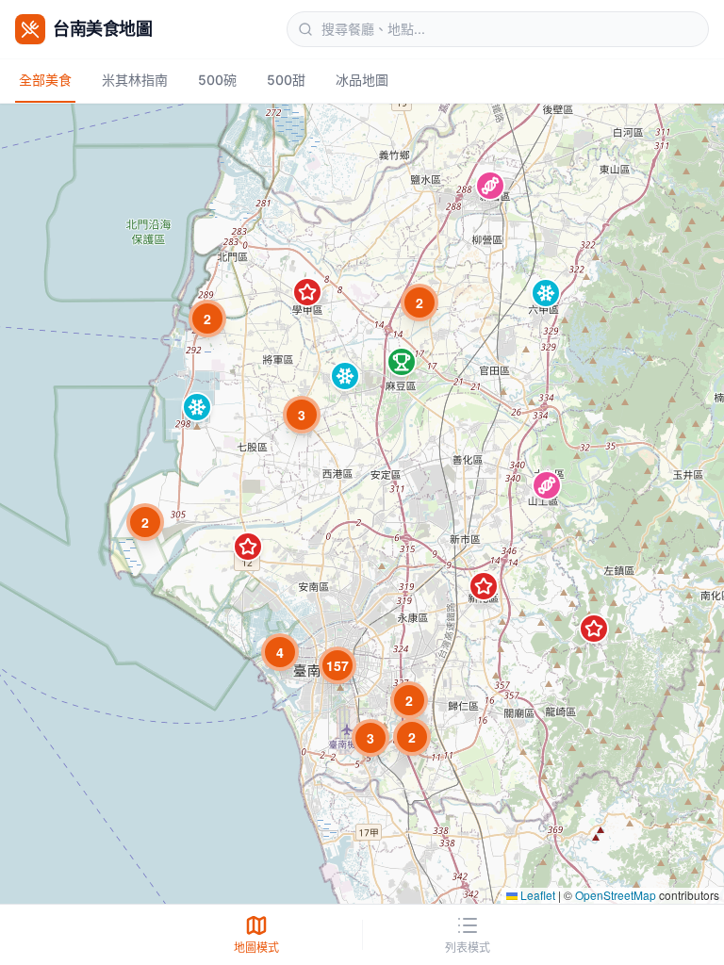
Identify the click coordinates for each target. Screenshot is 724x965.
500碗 (217, 80)
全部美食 (45, 80)
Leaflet (536, 895)
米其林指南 (135, 80)
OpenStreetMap (615, 895)
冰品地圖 (362, 80)
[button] (490, 186)
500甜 (286, 80)
